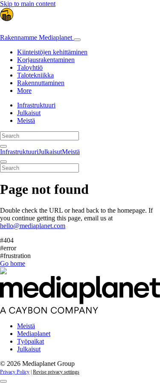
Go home (12, 263)
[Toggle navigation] (77, 40)
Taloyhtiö (30, 67)
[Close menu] (3, 161)
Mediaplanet (33, 333)
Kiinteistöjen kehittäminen (52, 52)
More (24, 90)
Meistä (26, 120)
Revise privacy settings (56, 372)
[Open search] (3, 146)
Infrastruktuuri (36, 105)
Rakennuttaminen (40, 82)
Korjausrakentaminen (46, 59)
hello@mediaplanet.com (32, 225)
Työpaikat (30, 341)
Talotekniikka (35, 75)
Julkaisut (29, 112)
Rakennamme (36, 37)
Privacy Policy (14, 372)
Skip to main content (27, 3)
